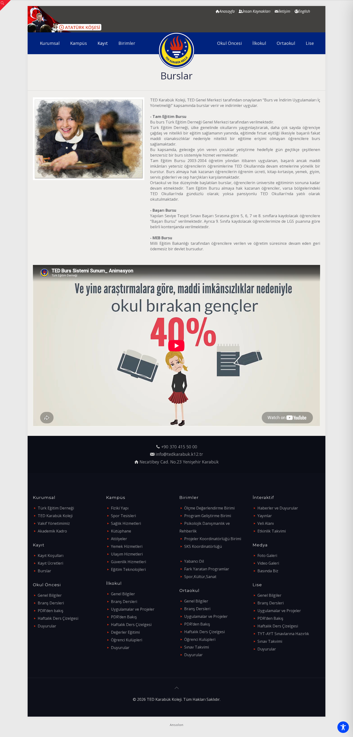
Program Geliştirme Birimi (207, 515)
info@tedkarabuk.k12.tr (179, 454)
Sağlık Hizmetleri (126, 523)
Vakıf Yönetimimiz (54, 523)
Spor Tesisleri (123, 515)
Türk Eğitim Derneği (56, 508)
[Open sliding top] (5, 5)
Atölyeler (119, 538)
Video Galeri (268, 563)
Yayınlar (264, 515)
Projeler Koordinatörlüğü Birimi (212, 538)
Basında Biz (267, 570)
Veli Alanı (265, 523)
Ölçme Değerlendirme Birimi (209, 508)
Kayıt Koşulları (50, 555)
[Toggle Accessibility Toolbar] (343, 727)
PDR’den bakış (50, 610)
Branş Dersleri (51, 603)
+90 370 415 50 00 (179, 447)
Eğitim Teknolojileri (128, 569)
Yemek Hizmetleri (126, 546)
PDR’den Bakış (124, 617)
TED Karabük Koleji (55, 515)
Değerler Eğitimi (125, 632)
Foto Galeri (267, 555)
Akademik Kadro (52, 531)
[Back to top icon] (176, 688)
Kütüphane (121, 531)
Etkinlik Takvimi (271, 531)
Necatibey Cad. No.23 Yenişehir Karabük (179, 462)
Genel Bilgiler (50, 595)
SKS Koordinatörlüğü (203, 546)
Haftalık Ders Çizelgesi (58, 618)
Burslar (44, 570)
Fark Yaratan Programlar (206, 569)
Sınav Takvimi (196, 647)
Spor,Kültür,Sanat (200, 576)
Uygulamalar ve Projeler (132, 609)
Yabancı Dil (194, 561)
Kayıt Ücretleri (50, 563)
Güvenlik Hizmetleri (128, 561)
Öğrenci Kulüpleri (126, 640)
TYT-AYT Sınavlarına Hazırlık (283, 633)
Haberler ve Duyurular (277, 508)
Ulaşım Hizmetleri (127, 554)
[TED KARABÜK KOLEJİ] (176, 50)
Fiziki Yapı (119, 508)
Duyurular (47, 626)
